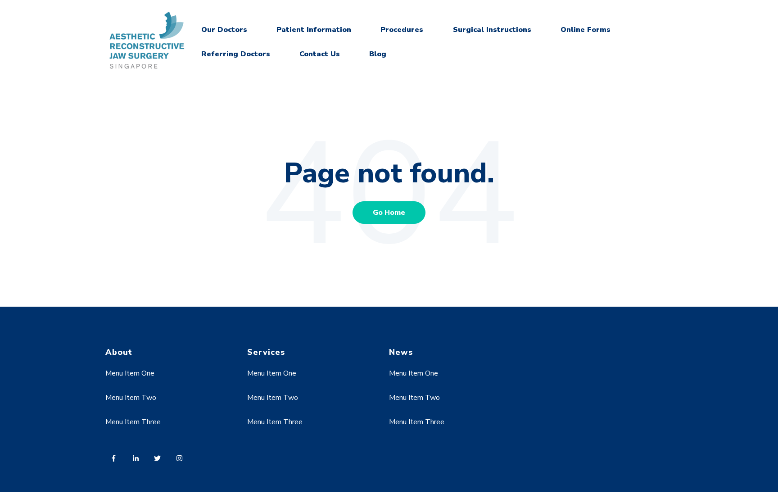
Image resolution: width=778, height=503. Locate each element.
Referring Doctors (235, 54)
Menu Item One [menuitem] (129, 373)
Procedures (401, 30)
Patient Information (313, 30)
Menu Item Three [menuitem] (133, 422)
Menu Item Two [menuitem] (130, 398)
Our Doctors (224, 30)
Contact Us (319, 54)
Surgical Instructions (492, 30)
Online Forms (586, 30)
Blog (377, 54)
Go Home (389, 213)
